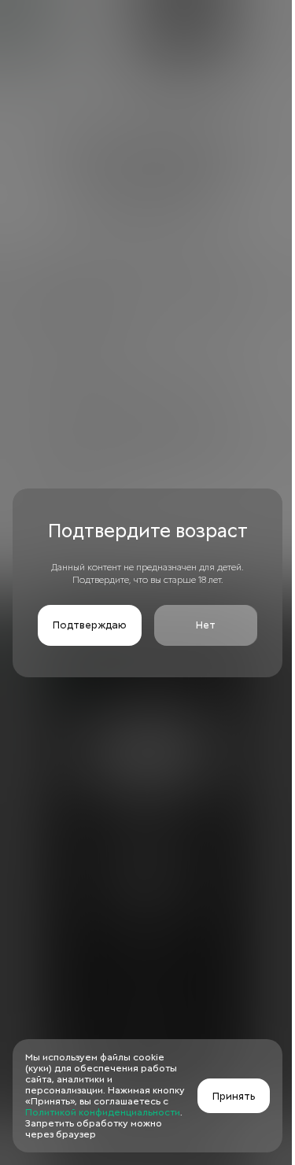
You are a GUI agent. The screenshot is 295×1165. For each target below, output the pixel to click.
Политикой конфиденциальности (102, 1112)
